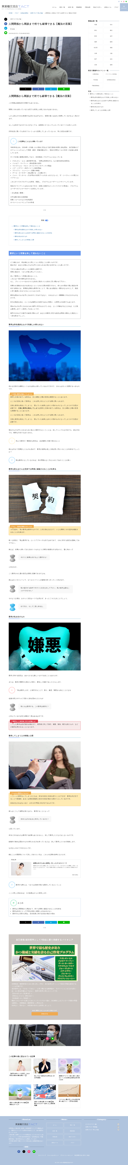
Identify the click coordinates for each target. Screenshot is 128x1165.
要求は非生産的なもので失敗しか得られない (28, 229)
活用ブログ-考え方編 (15, 19)
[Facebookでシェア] (5, 23)
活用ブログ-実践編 (102, 1127)
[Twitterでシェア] (5, 19)
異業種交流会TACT (68, 1162)
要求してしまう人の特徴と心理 (24, 239)
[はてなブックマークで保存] (5, 28)
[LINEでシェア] (5, 32)
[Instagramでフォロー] (123, 1)
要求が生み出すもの (21, 236)
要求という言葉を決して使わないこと (27, 226)
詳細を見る (44, 1014)
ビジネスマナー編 (102, 1124)
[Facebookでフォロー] (119, 1)
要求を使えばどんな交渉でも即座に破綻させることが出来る (33, 233)
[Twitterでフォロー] (121, 1)
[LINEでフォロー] (126, 1)
